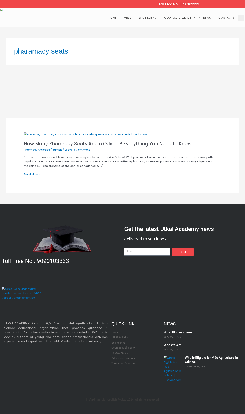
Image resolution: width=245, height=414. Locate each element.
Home (113, 18)
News (207, 18)
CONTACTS (226, 18)
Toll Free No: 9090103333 (178, 4)
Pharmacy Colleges (37, 150)
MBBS (128, 18)
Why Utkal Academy (178, 332)
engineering (148, 18)
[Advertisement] (113, 91)
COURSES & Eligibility (180, 18)
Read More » (32, 174)
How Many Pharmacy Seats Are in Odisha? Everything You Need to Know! (108, 143)
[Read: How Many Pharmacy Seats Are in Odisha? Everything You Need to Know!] (87, 134)
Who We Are (172, 345)
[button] (241, 18)
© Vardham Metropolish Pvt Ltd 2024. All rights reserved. (122, 399)
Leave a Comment (77, 150)
